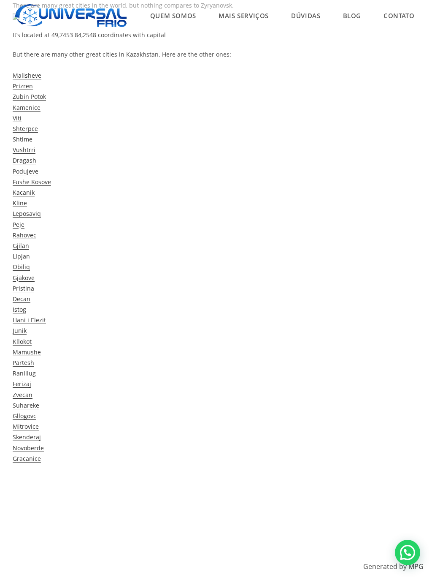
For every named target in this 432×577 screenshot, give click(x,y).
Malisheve (27, 75)
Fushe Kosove (32, 182)
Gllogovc (24, 416)
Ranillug (24, 373)
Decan (21, 299)
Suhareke (26, 405)
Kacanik (24, 192)
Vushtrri (24, 150)
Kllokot (22, 341)
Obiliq (21, 267)
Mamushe (27, 352)
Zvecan (22, 395)
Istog (19, 309)
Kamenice (26, 107)
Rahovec (24, 235)
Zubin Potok (29, 97)
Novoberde (28, 448)
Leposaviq (27, 214)
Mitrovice (26, 426)
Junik (20, 331)
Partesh (23, 363)
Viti (17, 118)
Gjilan (21, 246)
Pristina (23, 288)
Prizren (23, 86)
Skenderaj (27, 437)
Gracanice (27, 459)
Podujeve (25, 171)
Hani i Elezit (29, 320)
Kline (20, 203)
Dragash (24, 160)
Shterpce (25, 129)
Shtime (22, 139)
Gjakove (24, 278)
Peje (18, 224)
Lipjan (21, 256)
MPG (416, 566)
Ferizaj (22, 384)
